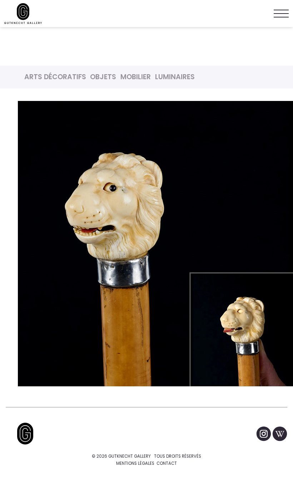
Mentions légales (135, 463)
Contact (167, 463)
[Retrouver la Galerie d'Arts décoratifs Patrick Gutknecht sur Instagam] (264, 433)
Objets (103, 77)
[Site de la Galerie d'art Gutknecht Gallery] (23, 13)
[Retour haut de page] (25, 433)
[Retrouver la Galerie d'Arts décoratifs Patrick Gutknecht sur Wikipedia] (279, 433)
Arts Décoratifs (55, 77)
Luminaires (175, 77)
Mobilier (135, 77)
